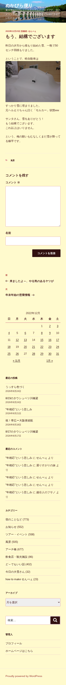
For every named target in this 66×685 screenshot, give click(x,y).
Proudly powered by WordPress (24, 676)
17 (57, 339)
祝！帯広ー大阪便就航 (19, 420)
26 (17, 353)
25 (9, 353)
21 (33, 346)
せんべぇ (32, 31)
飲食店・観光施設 (16, 556)
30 (49, 353)
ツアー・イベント (16, 534)
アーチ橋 (11, 549)
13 (25, 339)
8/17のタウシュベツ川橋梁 (22, 431)
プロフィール (14, 643)
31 (57, 353)
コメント (13, 182)
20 (25, 346)
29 (41, 353)
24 (57, 346)
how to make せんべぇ (19, 579)
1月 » (49, 360)
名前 (8, 232)
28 (33, 353)
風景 (13, 160)
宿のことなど (14, 519)
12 (17, 339)
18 (9, 346)
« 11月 (16, 360)
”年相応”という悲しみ (19, 409)
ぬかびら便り (19, 5)
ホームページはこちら (19, 650)
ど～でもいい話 (15, 564)
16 (49, 339)
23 (49, 346)
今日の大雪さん (15, 571)
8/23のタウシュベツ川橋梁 (22, 398)
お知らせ (11, 526)
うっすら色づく (15, 386)
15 (41, 339)
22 (41, 346)
